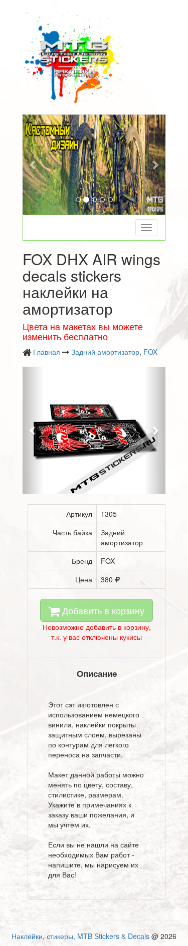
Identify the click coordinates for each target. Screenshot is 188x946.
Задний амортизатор (105, 352)
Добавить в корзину (102, 610)
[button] (33, 165)
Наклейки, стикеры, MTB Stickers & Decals (80, 936)
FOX (150, 352)
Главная (46, 352)
